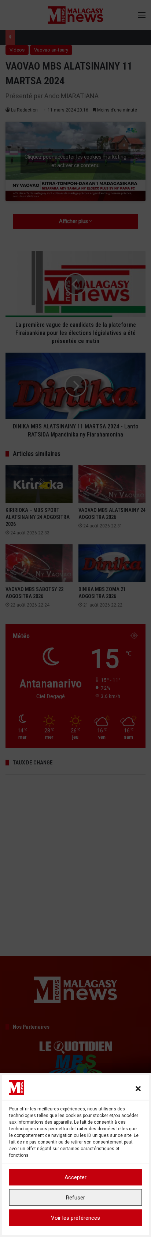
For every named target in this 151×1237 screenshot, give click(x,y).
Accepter (75, 1177)
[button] (138, 1088)
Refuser (75, 1197)
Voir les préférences (75, 1218)
